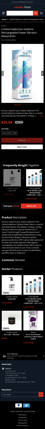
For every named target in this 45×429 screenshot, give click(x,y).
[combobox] (21, 13)
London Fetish (19, 411)
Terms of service (22, 420)
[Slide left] (2, 73)
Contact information (22, 425)
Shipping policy (22, 423)
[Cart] (41, 13)
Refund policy (22, 415)
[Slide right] (42, 73)
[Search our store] (35, 13)
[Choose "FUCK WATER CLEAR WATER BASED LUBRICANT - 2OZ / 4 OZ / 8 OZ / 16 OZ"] (42, 171)
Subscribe (41, 394)
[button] (3, 13)
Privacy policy (22, 417)
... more (40, 116)
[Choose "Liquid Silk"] (19, 171)
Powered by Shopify (29, 411)
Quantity (5, 129)
